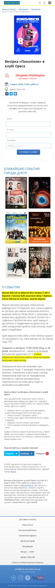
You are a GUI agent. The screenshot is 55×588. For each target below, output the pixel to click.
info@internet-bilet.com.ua (27, 569)
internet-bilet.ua (27, 485)
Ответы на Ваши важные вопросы (27, 562)
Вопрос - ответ (27, 551)
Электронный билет (27, 530)
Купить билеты (17, 205)
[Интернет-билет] (12, 3)
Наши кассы (27, 524)
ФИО (9, 118)
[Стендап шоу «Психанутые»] (16, 193)
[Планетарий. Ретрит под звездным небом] (39, 192)
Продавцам (27, 546)
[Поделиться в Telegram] (15, 93)
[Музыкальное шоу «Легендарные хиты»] (16, 227)
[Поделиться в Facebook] (7, 93)
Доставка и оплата (27, 519)
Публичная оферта (27, 535)
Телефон (11, 140)
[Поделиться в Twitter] (11, 93)
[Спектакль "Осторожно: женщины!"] (40, 262)
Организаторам (27, 541)
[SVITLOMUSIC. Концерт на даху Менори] (39, 227)
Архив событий (28, 557)
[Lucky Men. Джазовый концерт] (16, 262)
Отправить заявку (28, 152)
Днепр (13, 471)
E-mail (10, 129)
